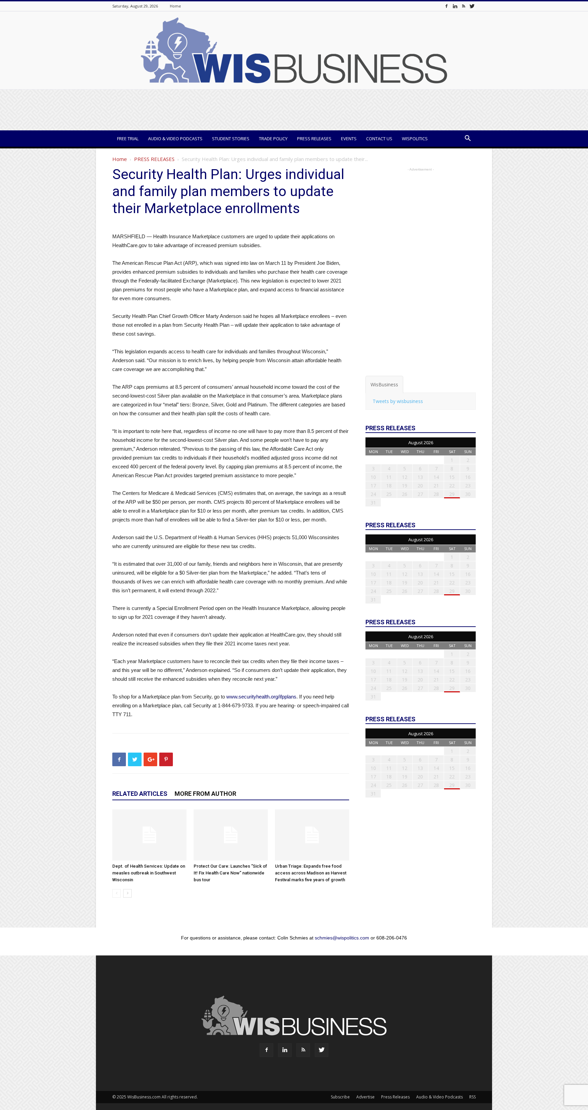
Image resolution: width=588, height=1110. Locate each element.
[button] (467, 139)
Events (349, 138)
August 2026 (420, 442)
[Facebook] (446, 6)
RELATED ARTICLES (139, 793)
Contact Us (379, 138)
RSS (472, 1097)
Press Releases (314, 138)
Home (175, 6)
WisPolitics (415, 138)
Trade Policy (273, 138)
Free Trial (127, 138)
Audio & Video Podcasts (175, 138)
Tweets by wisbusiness (398, 401)
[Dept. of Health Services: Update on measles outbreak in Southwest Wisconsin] (149, 834)
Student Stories (230, 138)
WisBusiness (384, 384)
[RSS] (463, 6)
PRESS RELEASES (154, 159)
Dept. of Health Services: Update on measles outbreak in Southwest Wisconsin (148, 873)
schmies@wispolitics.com (342, 937)
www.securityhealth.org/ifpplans (261, 696)
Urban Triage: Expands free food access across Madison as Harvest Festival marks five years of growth (310, 873)
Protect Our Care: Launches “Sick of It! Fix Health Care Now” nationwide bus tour (230, 873)
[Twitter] (472, 6)
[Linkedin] (455, 6)
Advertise (365, 1097)
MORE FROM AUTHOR (205, 793)
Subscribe (340, 1097)
